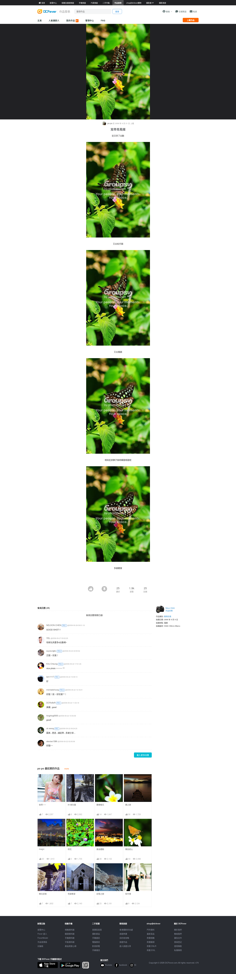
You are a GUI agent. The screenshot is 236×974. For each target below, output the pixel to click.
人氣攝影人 (54, 20)
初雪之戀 (100, 894)
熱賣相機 (150, 937)
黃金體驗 (100, 849)
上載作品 (190, 20)
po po (110, 123)
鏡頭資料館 (69, 933)
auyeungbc (51, 650)
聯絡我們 (178, 933)
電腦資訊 (96, 942)
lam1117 (50, 676)
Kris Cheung (51, 663)
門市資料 (150, 929)
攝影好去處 (126, 929)
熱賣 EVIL (151, 950)
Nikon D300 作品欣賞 (170, 609)
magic (42, 849)
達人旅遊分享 (125, 946)
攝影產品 (96, 933)
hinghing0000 (52, 715)
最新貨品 (150, 933)
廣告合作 (178, 937)
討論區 (40, 946)
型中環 (128, 894)
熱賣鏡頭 (150, 942)
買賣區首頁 (97, 929)
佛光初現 (43, 894)
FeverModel (43, 937)
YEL (48, 638)
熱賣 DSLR (151, 946)
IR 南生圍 (72, 804)
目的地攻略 (124, 937)
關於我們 (178, 929)
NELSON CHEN (53, 625)
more (66, 768)
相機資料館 (69, 929)
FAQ (103, 20)
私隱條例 (178, 950)
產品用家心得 (70, 946)
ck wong (50, 728)
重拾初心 (129, 849)
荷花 (70, 849)
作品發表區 (42, 942)
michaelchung (52, 689)
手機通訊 (96, 937)
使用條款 (178, 946)
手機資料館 (69, 937)
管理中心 (89, 20)
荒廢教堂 (71, 894)
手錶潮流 (96, 950)
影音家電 (96, 946)
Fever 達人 (42, 933)
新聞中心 (41, 929)
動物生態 (167, 616)
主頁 (39, 20)
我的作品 (72, 20)
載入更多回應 (143, 755)
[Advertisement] (118, 578)
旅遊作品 (123, 942)
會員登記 (178, 942)
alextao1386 (51, 741)
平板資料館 (69, 942)
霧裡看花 (100, 804)
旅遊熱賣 (123, 933)
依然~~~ (42, 804)
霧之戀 (128, 804)
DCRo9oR (51, 702)
